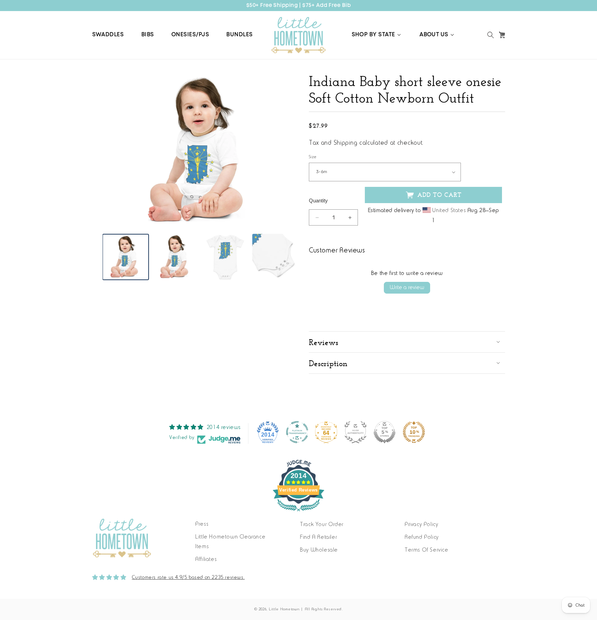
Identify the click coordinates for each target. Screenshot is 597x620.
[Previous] (113, 151)
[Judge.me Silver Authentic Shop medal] (355, 432)
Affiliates (206, 559)
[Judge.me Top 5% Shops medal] (384, 432)
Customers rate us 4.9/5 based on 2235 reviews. (188, 577)
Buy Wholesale (319, 550)
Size (313, 157)
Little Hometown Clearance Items (230, 542)
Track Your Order (321, 524)
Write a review (407, 287)
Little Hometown (284, 609)
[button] (377, 34)
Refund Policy (422, 537)
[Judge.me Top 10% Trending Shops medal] (414, 432)
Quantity (318, 200)
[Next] (288, 151)
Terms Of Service (426, 550)
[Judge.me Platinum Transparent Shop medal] (297, 432)
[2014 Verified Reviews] (298, 513)
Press (201, 524)
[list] (201, 151)
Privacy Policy (421, 524)
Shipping (346, 143)
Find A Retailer (318, 537)
